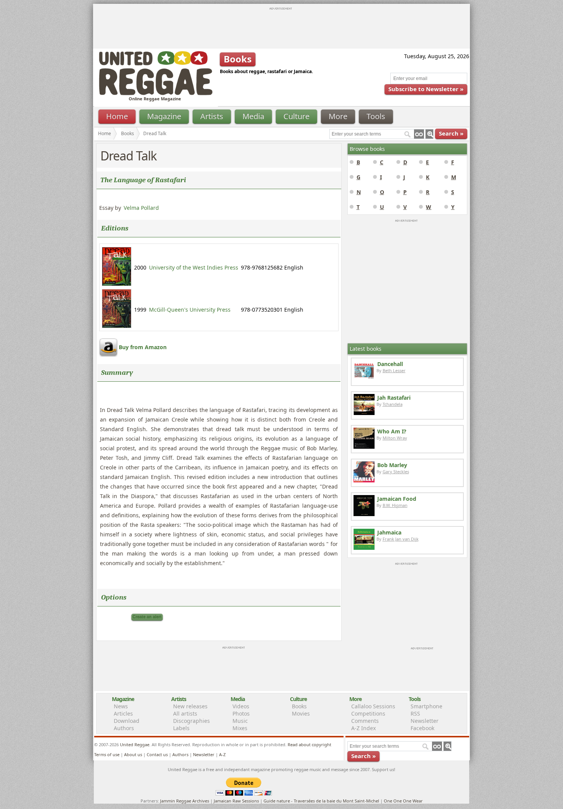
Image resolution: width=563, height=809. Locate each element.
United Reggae (134, 744)
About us (133, 754)
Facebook (422, 728)
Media (253, 116)
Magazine (164, 116)
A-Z (222, 754)
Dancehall (390, 364)
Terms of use (106, 754)
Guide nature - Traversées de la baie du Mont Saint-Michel (321, 801)
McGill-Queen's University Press (190, 309)
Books (127, 133)
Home (117, 116)
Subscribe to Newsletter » (425, 89)
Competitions (368, 713)
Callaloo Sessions (373, 706)
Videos (240, 706)
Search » (451, 133)
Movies (301, 713)
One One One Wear (403, 801)
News (121, 706)
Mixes (239, 728)
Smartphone (426, 706)
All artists (185, 713)
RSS (415, 713)
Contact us (157, 754)
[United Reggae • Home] (155, 93)
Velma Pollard (141, 207)
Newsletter (425, 720)
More (338, 116)
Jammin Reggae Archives (184, 801)
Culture (296, 116)
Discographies (191, 720)
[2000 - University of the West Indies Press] (117, 284)
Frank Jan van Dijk (401, 539)
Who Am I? (391, 431)
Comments (365, 720)
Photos (241, 713)
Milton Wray (395, 438)
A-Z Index (363, 728)
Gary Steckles (396, 471)
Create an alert (147, 617)
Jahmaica (389, 532)
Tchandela (393, 404)
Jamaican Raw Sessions (236, 801)
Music (240, 720)
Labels (181, 728)
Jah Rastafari (394, 397)
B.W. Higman (395, 505)
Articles (123, 713)
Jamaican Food (396, 498)
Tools (376, 116)
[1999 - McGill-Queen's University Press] (117, 326)
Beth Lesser (394, 370)
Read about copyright (309, 744)
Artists (211, 116)
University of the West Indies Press (193, 267)
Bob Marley (392, 465)
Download (126, 720)
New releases (190, 706)
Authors (124, 728)
